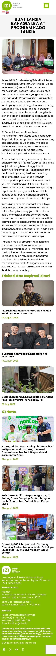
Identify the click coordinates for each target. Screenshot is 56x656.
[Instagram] (22, 649)
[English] (7, 12)
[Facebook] (4, 649)
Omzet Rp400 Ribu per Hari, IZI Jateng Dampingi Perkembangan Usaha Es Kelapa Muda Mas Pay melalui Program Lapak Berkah (28, 549)
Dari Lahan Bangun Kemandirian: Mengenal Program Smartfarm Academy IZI (28, 398)
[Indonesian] (4, 12)
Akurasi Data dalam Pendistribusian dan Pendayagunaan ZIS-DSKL (26, 312)
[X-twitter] (10, 649)
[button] (46, 5)
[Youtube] (16, 649)
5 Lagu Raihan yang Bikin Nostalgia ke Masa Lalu (24, 355)
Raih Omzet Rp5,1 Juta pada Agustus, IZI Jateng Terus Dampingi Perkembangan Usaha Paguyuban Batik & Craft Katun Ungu (26, 500)
